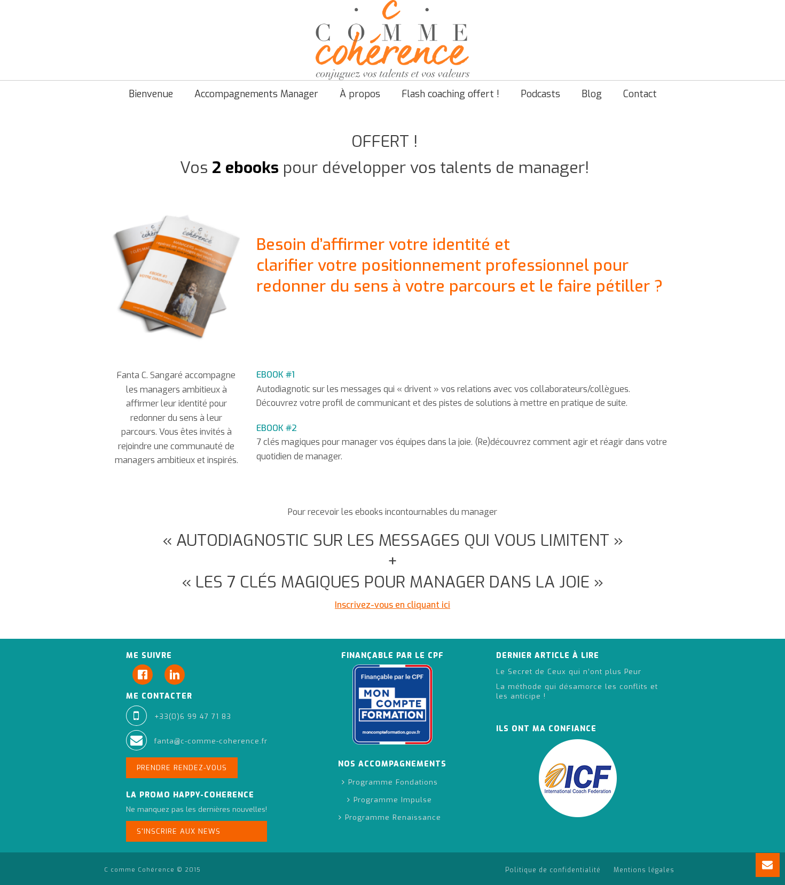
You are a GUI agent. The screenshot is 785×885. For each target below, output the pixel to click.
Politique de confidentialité (553, 870)
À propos (360, 94)
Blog (592, 94)
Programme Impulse (393, 799)
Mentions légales (644, 870)
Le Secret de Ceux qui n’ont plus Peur (568, 671)
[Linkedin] (177, 674)
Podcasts (540, 94)
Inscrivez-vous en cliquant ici (392, 604)
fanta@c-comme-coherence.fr (211, 741)
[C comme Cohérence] (392, 40)
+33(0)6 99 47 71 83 (192, 716)
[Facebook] (145, 674)
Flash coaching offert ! (450, 94)
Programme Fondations (393, 782)
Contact (640, 94)
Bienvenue (151, 94)
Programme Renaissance (393, 817)
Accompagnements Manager (256, 94)
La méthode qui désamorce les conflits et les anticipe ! (577, 691)
